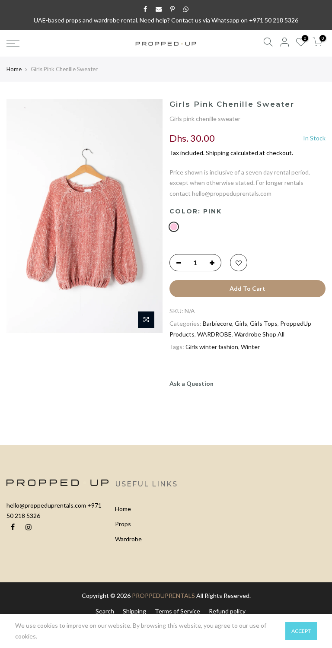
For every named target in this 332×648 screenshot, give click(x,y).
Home (14, 69)
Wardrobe (128, 539)
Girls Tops (264, 323)
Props (123, 523)
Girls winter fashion (211, 346)
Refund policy (227, 611)
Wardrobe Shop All (259, 334)
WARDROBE (214, 334)
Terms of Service (177, 611)
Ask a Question (191, 383)
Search (105, 611)
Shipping (217, 152)
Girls (241, 323)
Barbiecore (217, 323)
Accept (301, 631)
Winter (250, 346)
